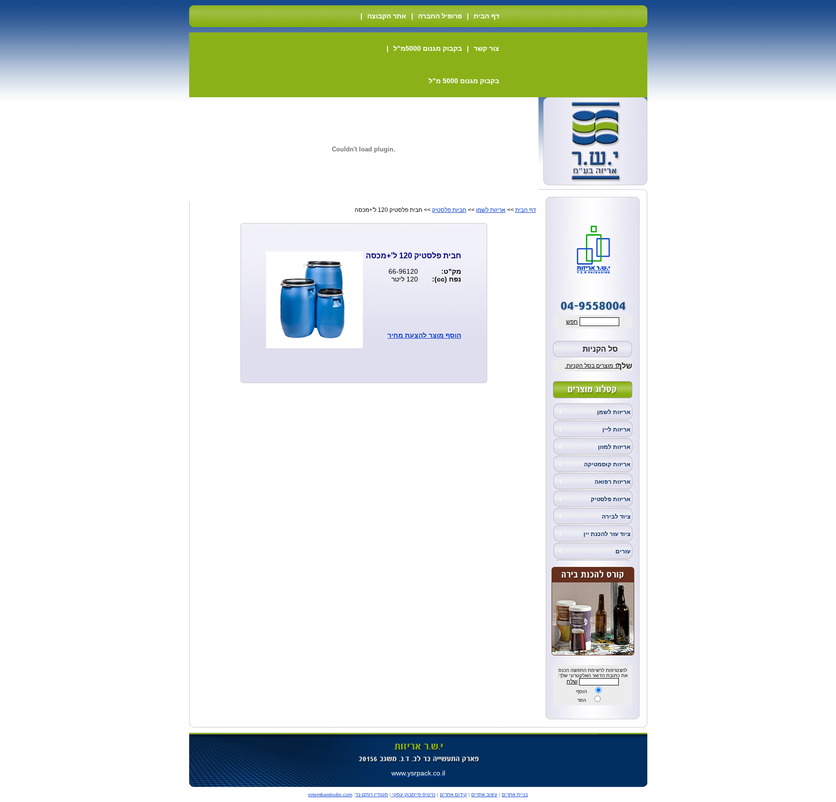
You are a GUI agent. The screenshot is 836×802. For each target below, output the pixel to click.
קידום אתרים (453, 794)
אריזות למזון (614, 447)
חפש (572, 321)
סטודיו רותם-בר (371, 794)
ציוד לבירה (616, 516)
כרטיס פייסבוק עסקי (413, 794)
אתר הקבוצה (386, 16)
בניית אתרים (515, 794)
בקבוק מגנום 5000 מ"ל (464, 81)
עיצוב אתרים (484, 794)
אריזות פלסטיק (610, 499)
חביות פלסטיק (449, 210)
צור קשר (486, 48)
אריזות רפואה (612, 481)
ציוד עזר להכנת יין (606, 534)
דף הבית (486, 16)
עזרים (622, 551)
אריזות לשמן (613, 412)
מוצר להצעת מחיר (416, 335)
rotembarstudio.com (330, 794)
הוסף (581, 691)
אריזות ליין (616, 429)
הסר (581, 700)
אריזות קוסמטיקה (607, 464)
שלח (572, 681)
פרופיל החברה (440, 16)
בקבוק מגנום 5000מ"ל (427, 48)
